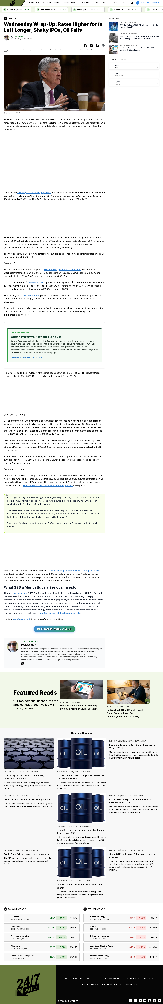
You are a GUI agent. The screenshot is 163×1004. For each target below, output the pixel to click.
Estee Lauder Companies (22, 956)
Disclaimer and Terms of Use (138, 979)
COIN (13, 929)
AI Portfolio (118, 3)
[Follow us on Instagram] (149, 1000)
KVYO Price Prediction (70, 269)
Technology (70, 3)
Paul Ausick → (28, 644)
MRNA (13, 919)
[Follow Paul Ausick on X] (22, 663)
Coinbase (15, 926)
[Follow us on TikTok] (154, 1000)
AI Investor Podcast (149, 3)
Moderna (15, 916)
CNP (92, 958)
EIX (91, 939)
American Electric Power (102, 946)
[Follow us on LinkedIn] (140, 1000)
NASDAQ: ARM (31, 295)
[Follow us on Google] (103, 45)
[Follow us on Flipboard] (97, 45)
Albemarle (15, 946)
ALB (12, 949)
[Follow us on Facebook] (130, 1000)
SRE (91, 929)
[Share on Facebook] (85, 45)
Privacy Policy (90, 984)
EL (11, 958)
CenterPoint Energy (99, 956)
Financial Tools (111, 979)
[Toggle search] (132, 3)
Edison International (99, 936)
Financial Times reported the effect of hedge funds (48, 485)
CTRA (92, 919)
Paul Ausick (18, 37)
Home (67, 979)
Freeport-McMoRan (20, 936)
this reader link (20, 593)
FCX (12, 939)
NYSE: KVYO (50, 269)
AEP (91, 949)
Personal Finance (51, 3)
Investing (34, 3)
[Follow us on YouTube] (144, 1000)
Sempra (94, 926)
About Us (78, 979)
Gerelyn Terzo (113, 706)
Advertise (131, 984)
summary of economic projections (34, 192)
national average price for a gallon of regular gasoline (75, 570)
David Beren (64, 702)
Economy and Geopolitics (93, 3)
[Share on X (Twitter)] (91, 45)
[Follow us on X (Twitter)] (135, 1000)
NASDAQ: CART (37, 282)
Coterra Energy (97, 916)
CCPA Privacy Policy (112, 984)
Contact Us (92, 979)
